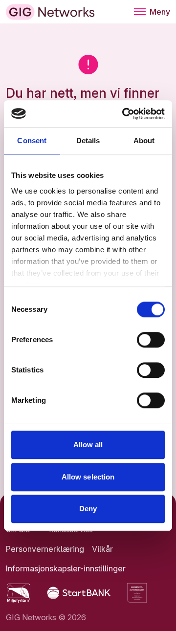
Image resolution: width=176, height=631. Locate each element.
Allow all (88, 444)
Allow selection (88, 477)
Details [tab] (88, 140)
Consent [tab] (31, 140)
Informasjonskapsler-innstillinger (66, 568)
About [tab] (144, 140)
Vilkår (102, 549)
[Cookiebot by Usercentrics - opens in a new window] (124, 114)
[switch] (151, 340)
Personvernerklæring (45, 549)
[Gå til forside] (50, 12)
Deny (88, 508)
